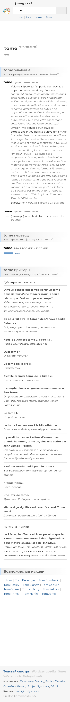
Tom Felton (51, 589)
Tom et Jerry (30, 589)
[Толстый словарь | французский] (6, 11)
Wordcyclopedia (44, 671)
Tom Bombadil (49, 580)
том (17, 253)
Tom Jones (49, 593)
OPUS (54, 686)
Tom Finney (12, 593)
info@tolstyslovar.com (30, 691)
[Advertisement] (35, 32)
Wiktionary (27, 681)
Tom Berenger (25, 580)
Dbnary (39, 681)
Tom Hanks (30, 593)
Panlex (49, 681)
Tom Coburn (50, 585)
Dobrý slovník (32, 676)
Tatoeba (60, 681)
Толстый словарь (16, 671)
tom (9, 580)
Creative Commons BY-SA (19, 696)
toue (20, 17)
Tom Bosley (11, 585)
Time (49, 17)
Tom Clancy (31, 585)
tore (28, 17)
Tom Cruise (11, 589)
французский (23, 3)
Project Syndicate (38, 686)
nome (38, 17)
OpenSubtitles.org (15, 686)
